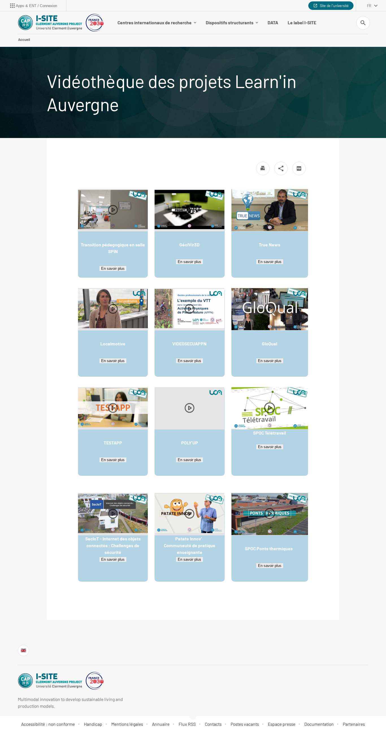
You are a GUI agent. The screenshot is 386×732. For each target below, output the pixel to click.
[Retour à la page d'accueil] (61, 23)
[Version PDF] (299, 168)
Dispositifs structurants (229, 22)
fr (369, 5)
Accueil (24, 39)
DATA (273, 22)
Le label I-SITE (302, 22)
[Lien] (23, 650)
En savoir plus (113, 268)
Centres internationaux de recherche (155, 22)
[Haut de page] (27, 715)
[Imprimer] (263, 168)
